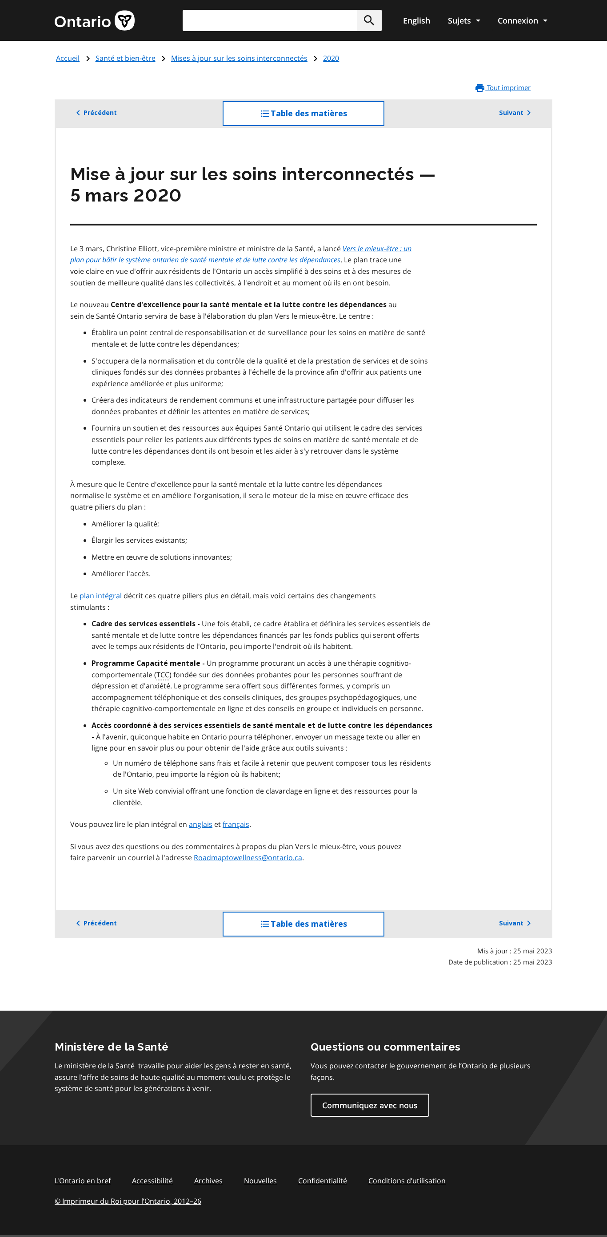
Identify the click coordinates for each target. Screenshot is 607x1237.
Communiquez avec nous (370, 1105)
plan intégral (101, 596)
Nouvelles (260, 1181)
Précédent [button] (100, 112)
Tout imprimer (508, 87)
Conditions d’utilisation (407, 1181)
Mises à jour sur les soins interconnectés (239, 58)
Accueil (68, 58)
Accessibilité (152, 1181)
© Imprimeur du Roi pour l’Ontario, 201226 (128, 1201)
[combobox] (282, 20)
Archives (208, 1181)
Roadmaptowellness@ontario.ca (248, 857)
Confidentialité (322, 1181)
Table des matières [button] (327, 117)
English (416, 20)
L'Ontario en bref (83, 1181)
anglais (200, 824)
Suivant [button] (511, 112)
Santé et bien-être (126, 58)
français (236, 824)
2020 (331, 58)
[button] (369, 20)
